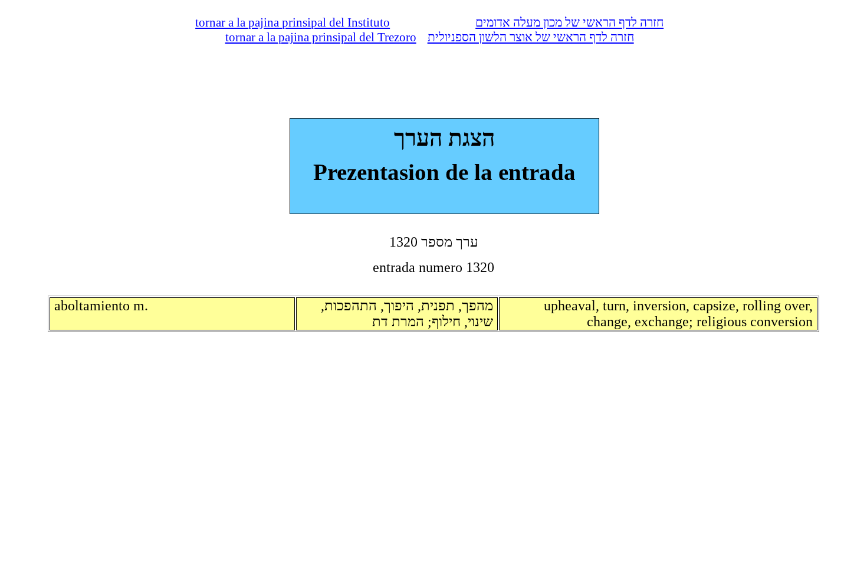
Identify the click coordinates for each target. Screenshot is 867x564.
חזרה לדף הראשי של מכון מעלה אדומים (569, 22)
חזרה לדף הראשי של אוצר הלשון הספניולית (531, 37)
